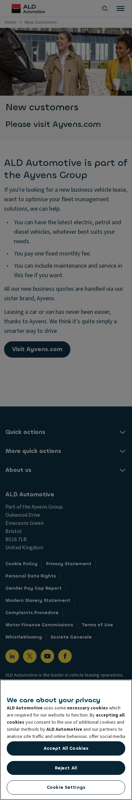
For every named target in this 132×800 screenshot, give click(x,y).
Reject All (66, 768)
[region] (66, 740)
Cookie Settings (66, 787)
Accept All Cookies (66, 748)
